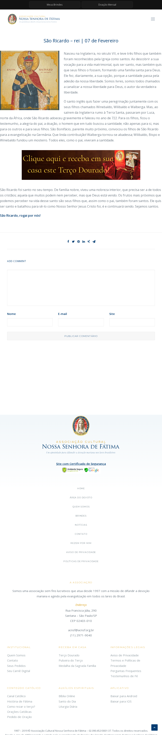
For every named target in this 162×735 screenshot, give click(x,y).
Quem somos (81, 506)
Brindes (81, 515)
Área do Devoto (81, 497)
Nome (11, 314)
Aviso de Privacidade (81, 552)
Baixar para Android (123, 696)
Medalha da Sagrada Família (77, 666)
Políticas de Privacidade (81, 561)
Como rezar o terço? (21, 706)
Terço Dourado (69, 655)
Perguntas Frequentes (125, 671)
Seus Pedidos (16, 666)
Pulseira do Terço (71, 660)
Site (112, 314)
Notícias (81, 524)
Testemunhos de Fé (124, 676)
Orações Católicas (19, 712)
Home (81, 488)
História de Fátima (19, 701)
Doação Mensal (107, 4)
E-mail (62, 314)
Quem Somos (16, 655)
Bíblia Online (67, 696)
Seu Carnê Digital (18, 671)
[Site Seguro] (81, 469)
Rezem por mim (81, 543)
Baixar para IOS (121, 701)
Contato (81, 534)
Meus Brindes (54, 4)
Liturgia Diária (68, 706)
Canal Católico (16, 696)
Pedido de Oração (19, 717)
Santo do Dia (67, 701)
